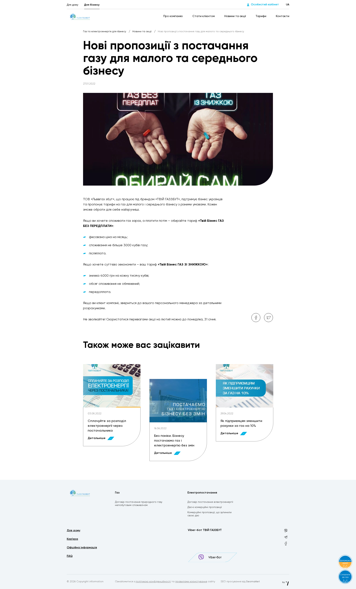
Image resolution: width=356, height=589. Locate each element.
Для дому (72, 4)
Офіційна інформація (82, 547)
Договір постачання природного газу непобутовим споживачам (138, 503)
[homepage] (80, 16)
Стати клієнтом (203, 16)
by (283, 582)
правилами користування (191, 581)
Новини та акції (235, 16)
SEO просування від (240, 581)
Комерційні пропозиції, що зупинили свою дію (209, 514)
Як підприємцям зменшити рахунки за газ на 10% (241, 423)
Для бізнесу (92, 4)
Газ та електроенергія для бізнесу (105, 31)
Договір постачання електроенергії (210, 502)
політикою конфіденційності (153, 581)
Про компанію (173, 16)
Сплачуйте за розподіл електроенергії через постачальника (107, 425)
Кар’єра (72, 539)
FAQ (69, 556)
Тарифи (261, 16)
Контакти (282, 16)
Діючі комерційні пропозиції (204, 507)
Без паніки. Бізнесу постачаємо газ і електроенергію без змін (174, 440)
